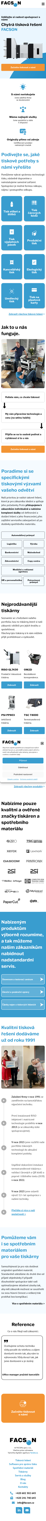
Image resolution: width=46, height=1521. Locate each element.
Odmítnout (23, 767)
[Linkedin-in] (19, 1510)
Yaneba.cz (34, 1453)
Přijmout (23, 760)
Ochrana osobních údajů (28, 779)
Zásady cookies (13, 779)
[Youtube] (27, 1510)
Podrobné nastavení (23, 774)
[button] (42, 743)
